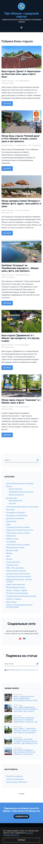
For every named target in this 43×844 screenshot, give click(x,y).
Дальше (7, 103)
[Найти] (37, 460)
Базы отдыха (11, 602)
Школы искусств (15, 489)
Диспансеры (11, 521)
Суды (8, 524)
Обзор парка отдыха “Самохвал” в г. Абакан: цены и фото (21, 401)
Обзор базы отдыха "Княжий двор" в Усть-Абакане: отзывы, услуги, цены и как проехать (21, 139)
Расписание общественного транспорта (22, 507)
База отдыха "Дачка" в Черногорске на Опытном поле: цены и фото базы (21, 74)
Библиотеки (11, 536)
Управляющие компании (16, 571)
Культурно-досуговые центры (18, 574)
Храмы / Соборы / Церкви (16, 590)
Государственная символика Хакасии (21, 596)
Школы (9, 486)
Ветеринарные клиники (15, 587)
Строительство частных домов (18, 577)
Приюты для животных (15, 584)
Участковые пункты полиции (18, 545)
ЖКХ (8, 556)
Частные (12, 503)
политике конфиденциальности (18, 834)
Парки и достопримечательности (19, 530)
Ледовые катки (12, 565)
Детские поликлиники (15, 518)
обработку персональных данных (27, 670)
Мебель (9, 553)
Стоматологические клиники (18, 527)
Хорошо (21, 840)
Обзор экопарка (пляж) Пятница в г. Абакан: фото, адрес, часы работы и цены (21, 204)
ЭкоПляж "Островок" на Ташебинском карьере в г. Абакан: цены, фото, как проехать (20, 268)
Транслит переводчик (15, 779)
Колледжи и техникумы (15, 513)
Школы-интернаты (16, 495)
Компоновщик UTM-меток (16, 782)
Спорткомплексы (13, 562)
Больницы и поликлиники (16, 515)
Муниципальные (15, 501)
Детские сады (11, 498)
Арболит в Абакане (13, 599)
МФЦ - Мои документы (15, 568)
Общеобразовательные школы (21, 492)
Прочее (9, 559)
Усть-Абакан (11, 542)
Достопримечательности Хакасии (20, 483)
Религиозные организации (17, 593)
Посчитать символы (14, 776)
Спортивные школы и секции (18, 533)
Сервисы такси (12, 539)
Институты (10, 510)
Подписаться (21, 816)
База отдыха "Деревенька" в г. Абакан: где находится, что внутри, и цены (21, 338)
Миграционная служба (15, 547)
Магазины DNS (12, 550)
